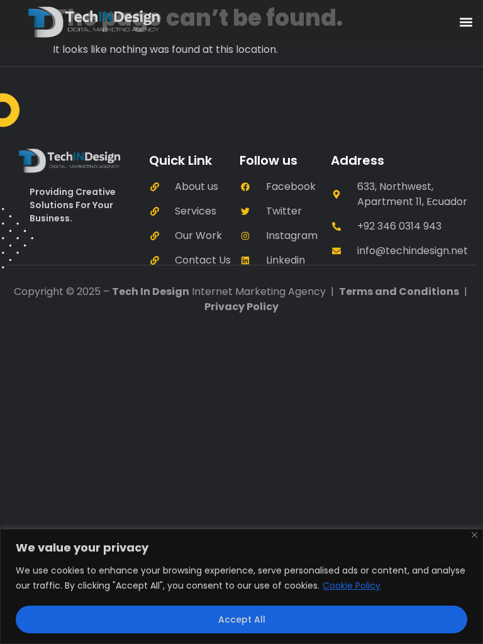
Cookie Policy (351, 585)
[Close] (474, 535)
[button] (466, 22)
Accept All (241, 619)
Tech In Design (150, 291)
